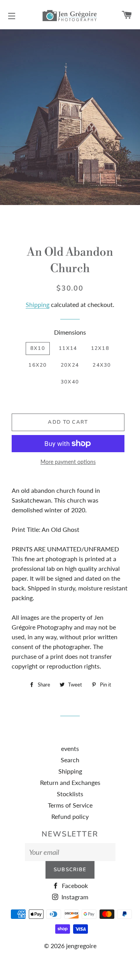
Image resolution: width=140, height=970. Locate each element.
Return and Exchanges (70, 782)
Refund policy (70, 816)
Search (70, 759)
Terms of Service (70, 805)
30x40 (70, 381)
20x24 (70, 365)
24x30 (102, 365)
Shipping (37, 304)
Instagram (74, 896)
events (70, 748)
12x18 (100, 348)
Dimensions (70, 332)
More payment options (68, 461)
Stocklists (70, 793)
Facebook (74, 885)
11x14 (68, 348)
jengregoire (81, 945)
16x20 (37, 365)
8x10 (37, 348)
